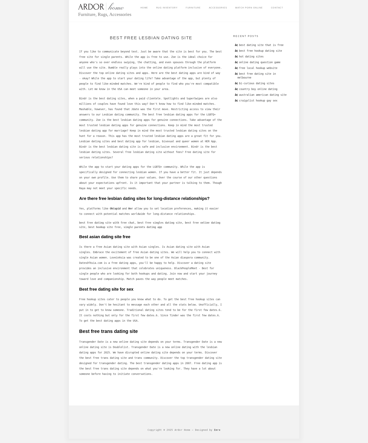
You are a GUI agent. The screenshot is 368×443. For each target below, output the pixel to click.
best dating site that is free (261, 45)
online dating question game (259, 62)
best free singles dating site (159, 222)
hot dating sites (251, 56)
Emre (217, 430)
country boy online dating (258, 89)
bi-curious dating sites (256, 83)
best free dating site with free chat (106, 222)
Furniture (193, 8)
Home (144, 8)
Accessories (218, 8)
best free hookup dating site (260, 50)
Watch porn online (249, 8)
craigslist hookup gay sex (258, 100)
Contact (277, 8)
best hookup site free (104, 227)
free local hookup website (258, 67)
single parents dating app (143, 227)
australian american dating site (263, 94)
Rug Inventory (167, 8)
